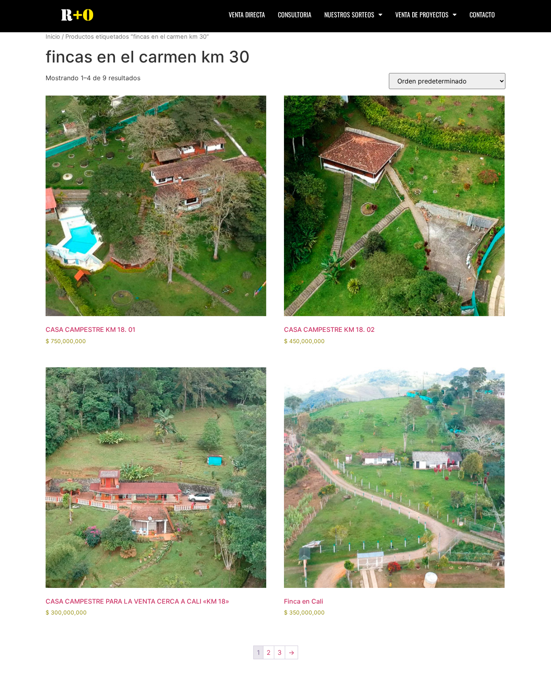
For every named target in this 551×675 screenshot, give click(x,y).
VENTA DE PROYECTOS (422, 14)
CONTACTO (482, 14)
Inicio (53, 36)
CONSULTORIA (294, 14)
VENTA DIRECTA (247, 14)
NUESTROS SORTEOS (349, 14)
